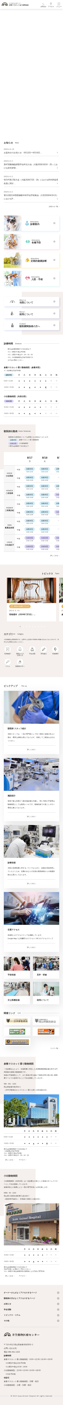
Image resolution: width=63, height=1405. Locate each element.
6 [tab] (34, 625)
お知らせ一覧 (53, 206)
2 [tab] (22, 625)
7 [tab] (37, 625)
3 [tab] (25, 625)
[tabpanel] (31, 599)
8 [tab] (40, 625)
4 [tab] (28, 625)
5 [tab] (31, 625)
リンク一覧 (54, 1048)
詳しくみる (54, 555)
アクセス (51, 6)
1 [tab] (19, 625)
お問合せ (43, 6)
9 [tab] (43, 625)
